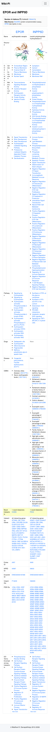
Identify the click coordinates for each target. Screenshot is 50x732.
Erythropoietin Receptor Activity (20, 94)
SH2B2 (14, 543)
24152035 (35, 398)
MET (41, 548)
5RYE (32, 644)
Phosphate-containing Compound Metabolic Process (38, 155)
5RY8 (36, 640)
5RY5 (40, 638)
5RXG (32, 623)
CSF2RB (19, 522)
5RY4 (36, 638)
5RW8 (37, 591)
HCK (31, 537)
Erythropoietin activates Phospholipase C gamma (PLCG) (19, 321)
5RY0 (36, 636)
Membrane (17, 74)
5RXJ (32, 625)
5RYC (36, 642)
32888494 (35, 409)
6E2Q (18, 593)
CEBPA (32, 522)
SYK (19, 548)
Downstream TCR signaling (38, 307)
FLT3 (41, 533)
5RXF (41, 621)
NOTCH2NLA (34, 550)
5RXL (40, 625)
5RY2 (44, 636)
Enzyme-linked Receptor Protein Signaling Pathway (20, 682)
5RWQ (37, 604)
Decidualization (19, 158)
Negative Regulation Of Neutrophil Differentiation (39, 244)
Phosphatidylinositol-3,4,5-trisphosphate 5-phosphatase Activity (39, 121)
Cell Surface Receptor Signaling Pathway (20, 663)
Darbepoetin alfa (19, 341)
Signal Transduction (20, 137)
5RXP (41, 627)
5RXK (36, 625)
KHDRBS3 (33, 539)
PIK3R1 (14, 537)
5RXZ (32, 636)
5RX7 (32, 617)
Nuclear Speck (19, 76)
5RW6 (41, 589)
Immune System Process (37, 138)
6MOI (14, 598)
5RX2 (36, 612)
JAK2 (17, 531)
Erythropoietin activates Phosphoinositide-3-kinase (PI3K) (20, 304)
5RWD (32, 595)
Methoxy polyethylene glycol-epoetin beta (20, 352)
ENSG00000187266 (18, 575)
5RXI (40, 623)
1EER (14, 589)
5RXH (36, 623)
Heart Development (20, 141)
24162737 (35, 383)
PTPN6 (20, 539)
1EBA (18, 587)
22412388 (42, 402)
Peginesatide (18, 348)
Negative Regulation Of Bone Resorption (39, 256)
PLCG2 (25, 537)
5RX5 (36, 614)
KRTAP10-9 (35, 545)
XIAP (38, 556)
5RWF (42, 595)
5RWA (32, 593)
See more (15, 711)
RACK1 (14, 541)
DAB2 (42, 526)
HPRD (7, 24)
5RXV (41, 631)
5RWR (42, 604)
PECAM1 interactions (36, 311)
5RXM (32, 627)
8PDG (44, 648)
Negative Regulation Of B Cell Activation (39, 288)
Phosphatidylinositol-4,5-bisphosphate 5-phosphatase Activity (39, 85)
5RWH (37, 598)
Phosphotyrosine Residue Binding (19, 657)
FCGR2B (33, 533)
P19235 (14, 581)
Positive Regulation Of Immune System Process (20, 688)
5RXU (36, 631)
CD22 (37, 520)
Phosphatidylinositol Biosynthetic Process (39, 147)
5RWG (32, 598)
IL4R (35, 537)
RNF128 (20, 541)
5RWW (37, 608)
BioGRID (17, 22)
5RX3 (40, 612)
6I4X (21, 593)
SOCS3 (14, 545)
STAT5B (14, 548)
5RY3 (32, 638)
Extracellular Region (20, 66)
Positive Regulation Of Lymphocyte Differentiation (38, 225)
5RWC (41, 593)
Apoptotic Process (38, 160)
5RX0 (41, 610)
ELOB (14, 524)
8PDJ (40, 650)
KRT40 (32, 541)
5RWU (41, 606)
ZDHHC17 (33, 558)
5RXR (36, 629)
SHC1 (19, 543)
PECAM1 (42, 550)
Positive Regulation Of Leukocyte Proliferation (20, 701)
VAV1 (23, 548)
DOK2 (37, 529)
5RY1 (40, 636)
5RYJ (40, 646)
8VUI (18, 600)
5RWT (37, 606)
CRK (37, 522)
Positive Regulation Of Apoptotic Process (38, 213)
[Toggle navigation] (45, 3)
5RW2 (36, 587)
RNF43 (25, 541)
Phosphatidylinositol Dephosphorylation (39, 269)
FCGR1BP (38, 531)
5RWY (32, 610)
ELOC (18, 524)
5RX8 (36, 617)
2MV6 (14, 591)
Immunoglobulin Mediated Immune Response (38, 177)
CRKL (14, 522)
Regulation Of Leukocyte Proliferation (18, 694)
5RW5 (37, 589)
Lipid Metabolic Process (37, 142)
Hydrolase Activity (38, 110)
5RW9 (41, 591)
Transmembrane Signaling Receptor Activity (20, 84)
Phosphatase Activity (36, 113)
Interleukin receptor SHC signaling (38, 315)
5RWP (32, 604)
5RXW (32, 633)
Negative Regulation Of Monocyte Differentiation (39, 238)
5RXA (32, 619)
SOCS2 (24, 543)
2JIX (22, 589)
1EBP (22, 587)
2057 (13, 562)
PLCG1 (20, 537)
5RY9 (40, 640)
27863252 (42, 409)
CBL (19, 520)
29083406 (35, 377)
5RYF (36, 644)
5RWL (41, 600)
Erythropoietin (18, 343)
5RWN (37, 602)
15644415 (32, 19)
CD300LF (43, 520)
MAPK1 (21, 533)
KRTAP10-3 (34, 543)
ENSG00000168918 (36, 575)
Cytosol (34, 68)
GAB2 (18, 526)
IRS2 (13, 531)
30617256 (42, 383)
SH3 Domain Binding (39, 116)
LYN (17, 533)
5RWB (37, 593)
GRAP (14, 529)
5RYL (32, 648)
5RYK (44, 646)
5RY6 (44, 638)
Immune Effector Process (19, 706)
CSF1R (32, 524)
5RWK (37, 600)
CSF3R (37, 524)
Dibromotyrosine (19, 346)
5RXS (41, 629)
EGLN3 (25, 522)
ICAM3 (14, 512)
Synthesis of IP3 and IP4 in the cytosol (37, 301)
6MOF (19, 595)
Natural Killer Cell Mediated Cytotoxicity (38, 207)
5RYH (32, 646)
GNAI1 (23, 526)
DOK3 (41, 529)
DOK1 (32, 529)
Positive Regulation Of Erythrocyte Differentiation (38, 232)
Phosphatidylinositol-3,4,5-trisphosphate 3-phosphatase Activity (39, 104)
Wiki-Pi (5, 3)
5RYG (40, 644)
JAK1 (39, 537)
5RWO (42, 602)
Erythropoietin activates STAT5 (19, 328)
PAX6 (32, 512)
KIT (21, 531)
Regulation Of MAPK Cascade (39, 698)
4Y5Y (14, 593)
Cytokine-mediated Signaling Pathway (20, 676)
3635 (31, 562)
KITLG (25, 531)
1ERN (18, 589)
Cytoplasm (35, 66)
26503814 (35, 493)
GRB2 (19, 529)
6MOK (23, 598)
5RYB (32, 642)
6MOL (14, 600)
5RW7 (32, 591)
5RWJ (32, 600)
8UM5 (32, 652)
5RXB (36, 619)
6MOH (23, 595)
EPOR (20, 32)
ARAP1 (32, 520)
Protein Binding (19, 97)
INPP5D (38, 32)
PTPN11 (15, 539)
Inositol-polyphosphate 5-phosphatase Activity (38, 94)
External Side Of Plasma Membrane (20, 71)
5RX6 (40, 614)
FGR (38, 533)
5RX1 (32, 612)
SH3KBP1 (33, 554)
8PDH (32, 650)
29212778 (24, 373)
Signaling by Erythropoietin (18, 294)
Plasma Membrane (20, 68)
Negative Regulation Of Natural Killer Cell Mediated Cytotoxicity (39, 262)
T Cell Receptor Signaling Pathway (38, 284)
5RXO (37, 627)
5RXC (41, 619)
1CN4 (14, 587)
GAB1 (14, 526)
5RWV (32, 608)
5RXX (37, 633)
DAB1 (38, 526)
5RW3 (41, 587)
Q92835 (32, 581)
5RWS (32, 606)
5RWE (37, 595)
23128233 (35, 402)
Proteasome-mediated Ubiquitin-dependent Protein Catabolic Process (20, 153)
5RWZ (37, 610)
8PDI (36, 650)
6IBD (35, 648)
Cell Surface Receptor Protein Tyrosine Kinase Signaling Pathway (20, 670)
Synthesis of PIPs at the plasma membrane (39, 295)
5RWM (32, 602)
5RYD (40, 642)
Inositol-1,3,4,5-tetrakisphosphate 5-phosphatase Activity (39, 130)
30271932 (22, 377)
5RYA (44, 640)
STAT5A (20, 545)
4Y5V (18, 591)
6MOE (14, 595)
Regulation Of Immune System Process (37, 686)
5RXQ (32, 629)
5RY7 (32, 640)
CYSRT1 (33, 526)
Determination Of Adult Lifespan (37, 165)
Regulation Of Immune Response (38, 273)
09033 (32, 568)
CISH (23, 520)
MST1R (20, 535)
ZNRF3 (17, 550)
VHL (13, 550)
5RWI (41, 598)
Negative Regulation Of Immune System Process (39, 692)
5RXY (41, 633)
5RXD (32, 621)
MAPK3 (14, 535)
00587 (14, 568)
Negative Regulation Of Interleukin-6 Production (39, 196)
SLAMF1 (33, 556)
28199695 (35, 480)
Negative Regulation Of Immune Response (39, 278)
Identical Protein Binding (19, 100)
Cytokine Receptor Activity (20, 90)
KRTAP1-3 (38, 541)
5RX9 (40, 617)
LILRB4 (33, 548)
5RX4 (32, 614)
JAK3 (43, 537)
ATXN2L (14, 520)
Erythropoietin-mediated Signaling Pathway (20, 145)
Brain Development (20, 139)
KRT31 (42, 539)
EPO (22, 524)
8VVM (22, 600)
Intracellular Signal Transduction (38, 201)
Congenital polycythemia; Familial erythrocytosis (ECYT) (18, 362)
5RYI (36, 646)
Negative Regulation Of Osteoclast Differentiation (39, 251)
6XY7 (40, 648)
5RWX (42, 608)
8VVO (14, 602)
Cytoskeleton (36, 70)
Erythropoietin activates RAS (19, 332)
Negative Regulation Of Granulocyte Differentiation (39, 183)
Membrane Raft (37, 76)
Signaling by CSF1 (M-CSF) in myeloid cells (38, 320)
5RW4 (32, 589)
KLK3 (14, 533)
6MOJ (18, 598)
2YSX (32, 587)
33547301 (35, 499)
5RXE (36, 621)
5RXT (32, 631)
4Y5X (22, 591)
